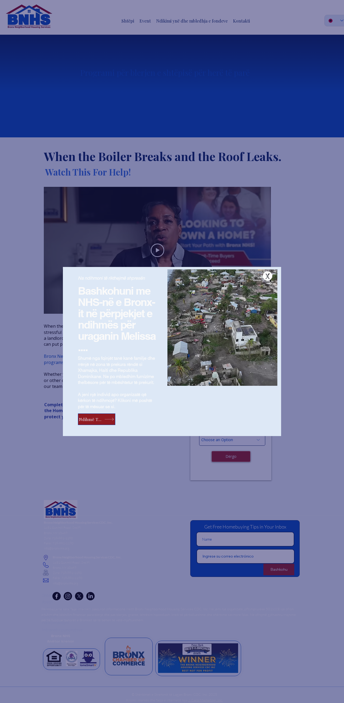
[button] (267, 276)
